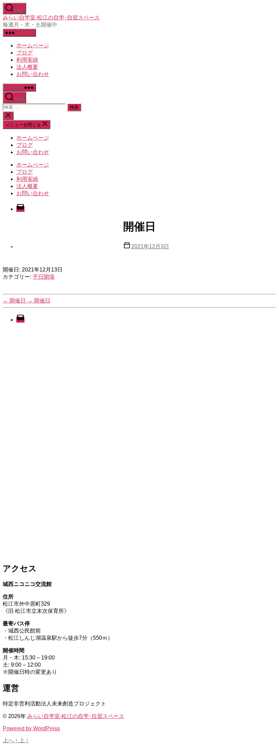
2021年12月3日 (150, 246)
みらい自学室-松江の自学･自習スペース (51, 17)
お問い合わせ (32, 74)
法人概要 (27, 67)
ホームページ (32, 45)
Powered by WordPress (31, 728)
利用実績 (27, 60)
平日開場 (43, 277)
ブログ (24, 53)
